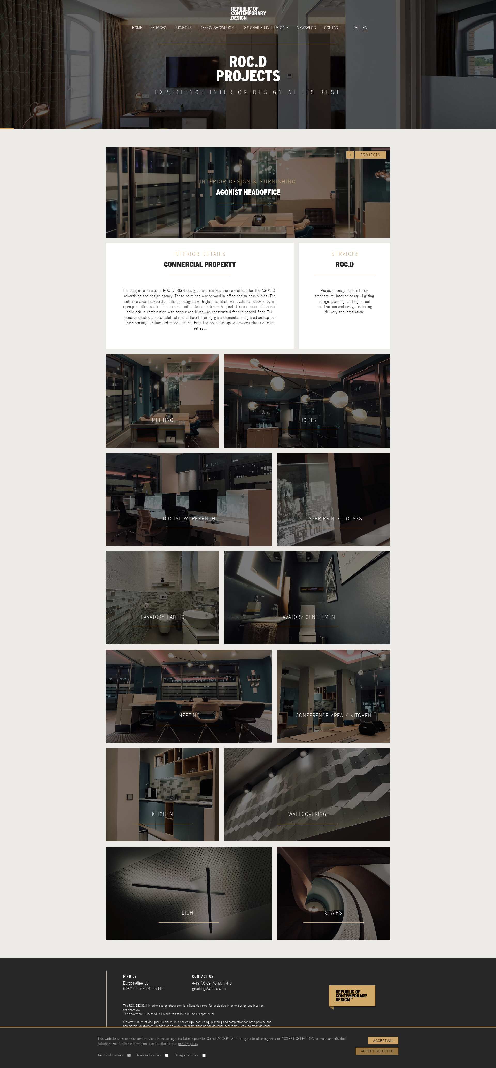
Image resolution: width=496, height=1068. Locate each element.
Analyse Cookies (149, 1055)
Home (137, 27)
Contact (332, 27)
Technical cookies (110, 1055)
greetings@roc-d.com (209, 988)
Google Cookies (186, 1055)
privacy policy (188, 1043)
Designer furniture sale (266, 27)
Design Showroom (217, 27)
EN (365, 27)
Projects (183, 27)
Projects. (371, 155)
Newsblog (306, 27)
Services (158, 27)
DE (355, 27)
